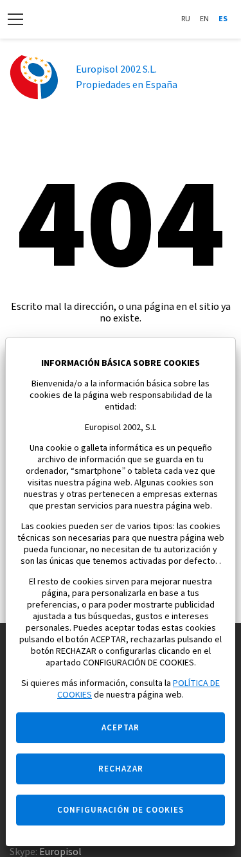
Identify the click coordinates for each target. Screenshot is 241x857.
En (204, 19)
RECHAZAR (120, 769)
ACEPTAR (120, 728)
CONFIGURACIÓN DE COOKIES (120, 810)
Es (223, 19)
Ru (185, 19)
